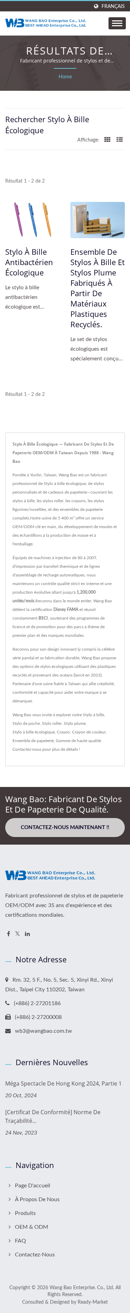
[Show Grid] (107, 140)
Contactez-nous (26, 749)
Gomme (63, 741)
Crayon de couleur (89, 732)
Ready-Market (93, 1302)
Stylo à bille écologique (33, 732)
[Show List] (119, 140)
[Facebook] (8, 934)
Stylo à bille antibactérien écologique (29, 262)
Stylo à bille (93, 715)
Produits (25, 1213)
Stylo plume (75, 723)
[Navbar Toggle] (117, 23)
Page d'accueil (32, 1185)
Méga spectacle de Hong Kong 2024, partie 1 (63, 1083)
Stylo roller (52, 723)
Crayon (63, 732)
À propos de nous (37, 1199)
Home (65, 77)
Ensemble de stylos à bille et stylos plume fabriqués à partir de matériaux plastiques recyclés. (97, 287)
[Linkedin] (27, 934)
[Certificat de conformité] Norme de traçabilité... (53, 1116)
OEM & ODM (31, 1227)
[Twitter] (17, 934)
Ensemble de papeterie (33, 741)
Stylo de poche (26, 723)
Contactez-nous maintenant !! (65, 827)
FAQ (20, 1241)
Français (113, 6)
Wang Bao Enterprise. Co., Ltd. (82, 1287)
